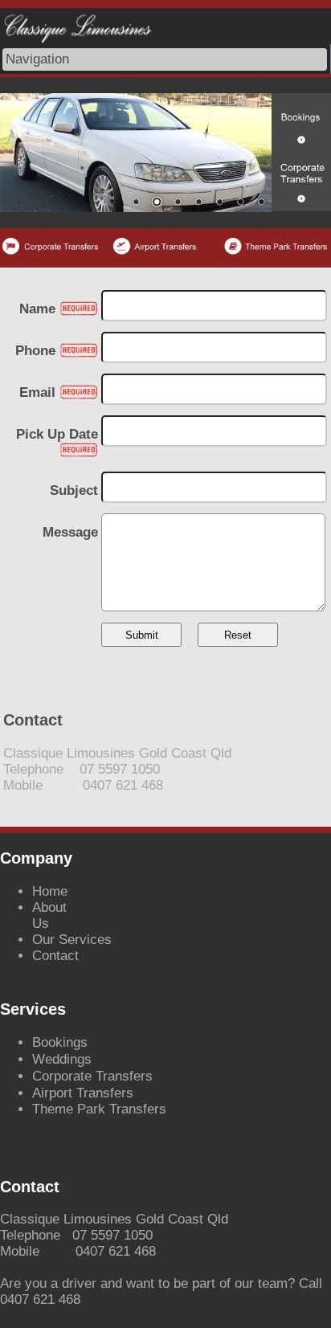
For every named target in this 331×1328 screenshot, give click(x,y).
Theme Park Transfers (99, 1109)
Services (85, 939)
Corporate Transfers (92, 1076)
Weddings (62, 1059)
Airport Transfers (82, 1093)
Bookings (60, 1042)
